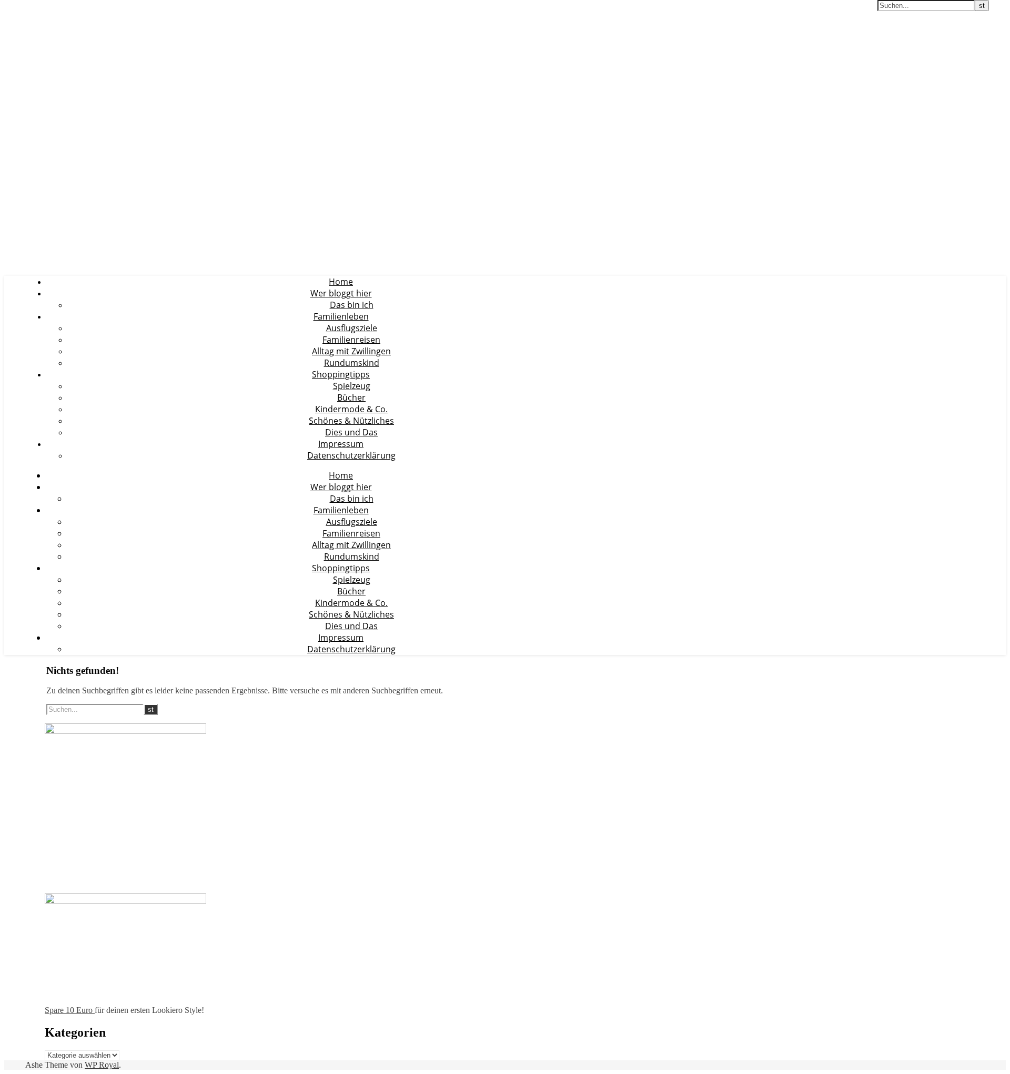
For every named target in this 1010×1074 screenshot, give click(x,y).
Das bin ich (351, 305)
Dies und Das (351, 432)
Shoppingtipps (341, 374)
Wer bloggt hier (341, 293)
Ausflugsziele (351, 328)
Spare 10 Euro (70, 1010)
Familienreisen (351, 339)
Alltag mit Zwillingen (351, 351)
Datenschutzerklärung (351, 455)
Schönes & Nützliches (351, 420)
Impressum (340, 444)
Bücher (351, 397)
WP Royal (102, 1064)
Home (341, 281)
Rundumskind (351, 363)
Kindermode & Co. (351, 409)
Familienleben (341, 316)
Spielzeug (351, 386)
